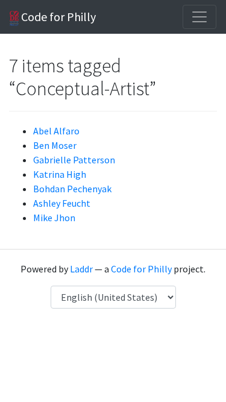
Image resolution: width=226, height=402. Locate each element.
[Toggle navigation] (199, 17)
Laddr (81, 269)
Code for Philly (57, 16)
